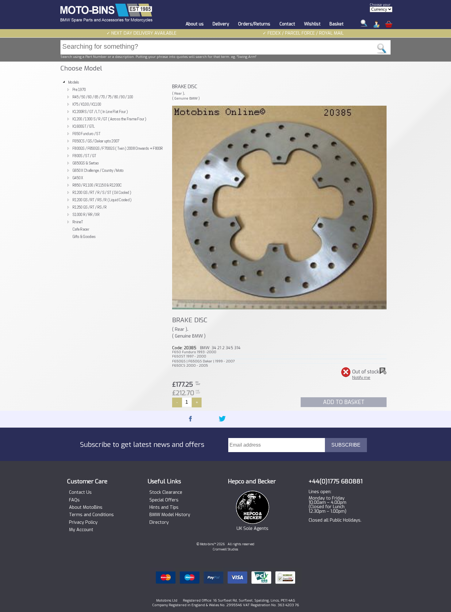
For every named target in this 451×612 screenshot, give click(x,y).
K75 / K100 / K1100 (86, 104)
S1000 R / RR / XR (85, 214)
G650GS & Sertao (85, 163)
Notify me (361, 377)
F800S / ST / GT (84, 155)
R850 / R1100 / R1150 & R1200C (96, 185)
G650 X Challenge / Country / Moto (98, 170)
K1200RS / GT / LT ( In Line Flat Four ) (100, 111)
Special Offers (164, 500)
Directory (159, 522)
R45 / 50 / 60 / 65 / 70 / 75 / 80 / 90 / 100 (102, 97)
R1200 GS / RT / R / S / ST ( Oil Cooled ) (101, 192)
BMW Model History (169, 515)
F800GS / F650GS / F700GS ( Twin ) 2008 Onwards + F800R (117, 148)
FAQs (74, 500)
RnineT (77, 222)
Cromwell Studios (225, 549)
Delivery (221, 24)
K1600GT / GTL (83, 126)
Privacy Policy (83, 522)
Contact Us (80, 492)
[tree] (113, 159)
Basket (337, 24)
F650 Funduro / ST (86, 133)
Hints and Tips (164, 507)
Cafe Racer (80, 229)
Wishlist (312, 24)
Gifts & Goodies (83, 236)
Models (73, 82)
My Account (81, 530)
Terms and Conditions (91, 515)
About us (195, 24)
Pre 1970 (79, 89)
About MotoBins (85, 507)
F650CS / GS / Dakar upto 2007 (95, 141)
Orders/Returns (254, 24)
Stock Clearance (165, 492)
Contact (287, 24)
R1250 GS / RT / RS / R (89, 207)
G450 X (77, 177)
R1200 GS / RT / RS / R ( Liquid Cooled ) (102, 199)
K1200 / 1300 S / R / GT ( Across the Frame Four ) (109, 119)
